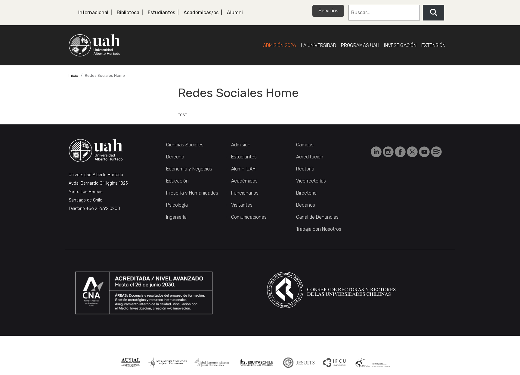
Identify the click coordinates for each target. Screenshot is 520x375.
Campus (305, 145)
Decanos (305, 205)
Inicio (73, 75)
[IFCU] (334, 363)
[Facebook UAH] (401, 151)
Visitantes (241, 205)
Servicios (328, 10)
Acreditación (309, 157)
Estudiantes (161, 12)
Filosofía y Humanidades (192, 193)
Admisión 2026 (279, 45)
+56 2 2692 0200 (103, 208)
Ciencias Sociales (184, 145)
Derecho (175, 157)
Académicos (244, 181)
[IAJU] (167, 363)
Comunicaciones (249, 217)
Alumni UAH (243, 169)
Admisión (240, 145)
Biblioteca (128, 12)
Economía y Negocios (189, 169)
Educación (177, 181)
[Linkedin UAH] (377, 151)
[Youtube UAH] (425, 151)
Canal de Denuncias (317, 217)
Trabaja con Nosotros (318, 229)
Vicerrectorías (311, 181)
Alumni (235, 12)
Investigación (400, 45)
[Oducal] (373, 363)
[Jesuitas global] (298, 363)
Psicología (177, 205)
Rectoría (305, 169)
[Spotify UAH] (436, 151)
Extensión (433, 45)
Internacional (93, 12)
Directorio (306, 193)
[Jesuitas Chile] (256, 363)
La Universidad (318, 45)
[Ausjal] (130, 363)
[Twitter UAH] (413, 151)
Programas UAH (360, 45)
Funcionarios (244, 193)
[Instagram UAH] (389, 151)
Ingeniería (176, 217)
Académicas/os (201, 12)
